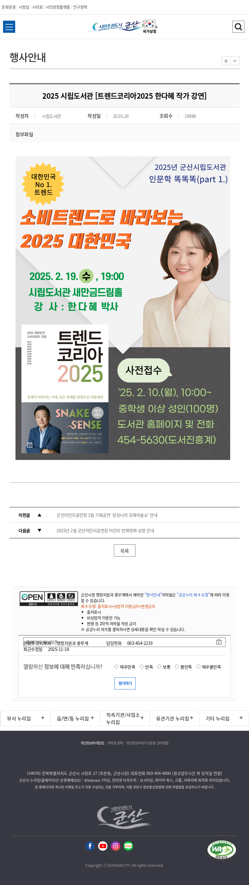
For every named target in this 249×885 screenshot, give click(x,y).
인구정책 (80, 7)
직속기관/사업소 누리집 (123, 718)
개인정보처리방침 (92, 743)
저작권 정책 (115, 743)
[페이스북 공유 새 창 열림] (90, 846)
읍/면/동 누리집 (73, 718)
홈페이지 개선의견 (42, 642)
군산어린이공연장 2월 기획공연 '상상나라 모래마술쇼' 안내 (106, 515)
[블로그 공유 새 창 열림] (128, 846)
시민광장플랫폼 (58, 7)
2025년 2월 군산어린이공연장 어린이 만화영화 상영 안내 (105, 530)
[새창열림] (149, 27)
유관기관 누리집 (172, 718)
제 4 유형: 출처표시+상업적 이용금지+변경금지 (118, 606)
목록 (124, 550)
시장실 (24, 7)
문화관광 (8, 7)
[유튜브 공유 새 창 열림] (102, 846)
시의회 (37, 7)
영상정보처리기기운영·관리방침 (147, 743)
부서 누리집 (19, 718)
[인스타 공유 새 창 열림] (115, 846)
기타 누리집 (218, 718)
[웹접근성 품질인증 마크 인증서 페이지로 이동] (221, 851)
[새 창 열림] (48, 598)
